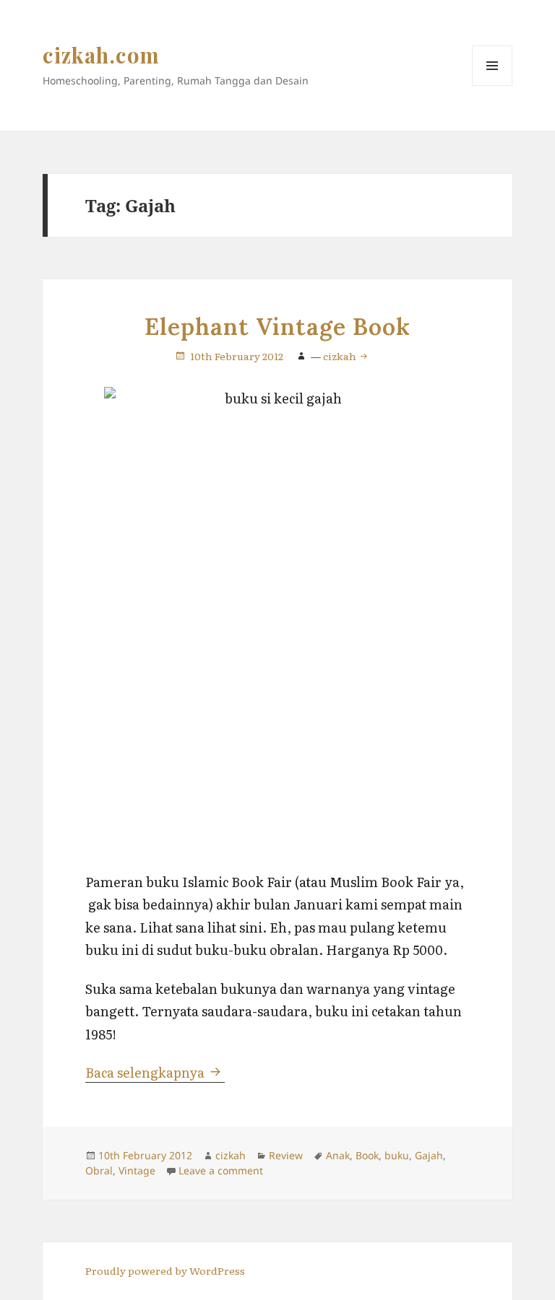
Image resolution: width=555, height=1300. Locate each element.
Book (367, 1155)
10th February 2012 (236, 356)
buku (396, 1155)
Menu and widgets (492, 85)
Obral (99, 1170)
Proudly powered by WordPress (165, 1270)
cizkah (340, 356)
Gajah (429, 1155)
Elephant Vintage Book (277, 326)
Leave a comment (220, 1170)
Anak (338, 1155)
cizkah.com (101, 55)
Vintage (137, 1170)
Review (286, 1155)
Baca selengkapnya (155, 1072)
